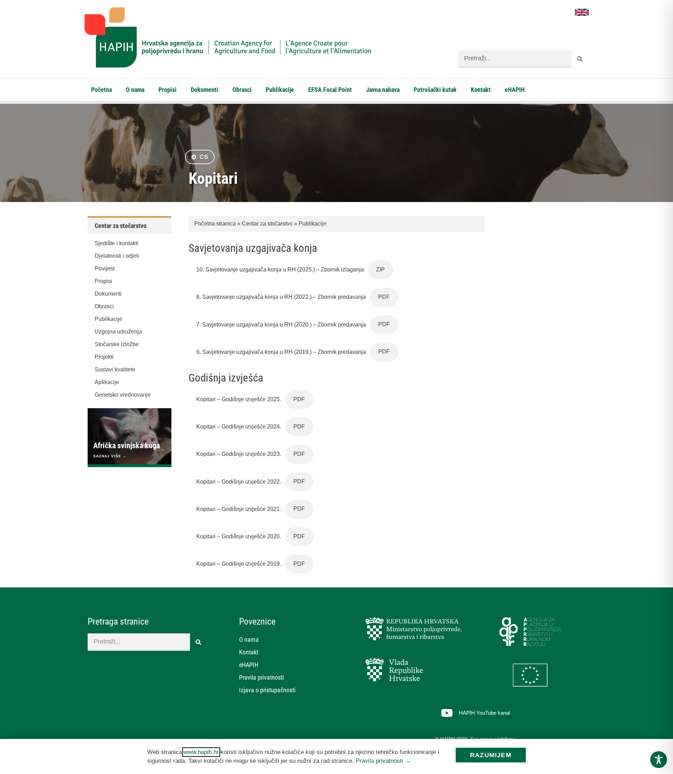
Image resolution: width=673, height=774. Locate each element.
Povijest (105, 268)
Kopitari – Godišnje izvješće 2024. (238, 427)
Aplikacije (107, 382)
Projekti (104, 357)
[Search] (580, 59)
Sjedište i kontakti (116, 243)
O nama (135, 89)
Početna (101, 89)
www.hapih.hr (201, 752)
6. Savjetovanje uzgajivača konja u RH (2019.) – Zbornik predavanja (281, 352)
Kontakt (481, 89)
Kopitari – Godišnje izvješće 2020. (238, 536)
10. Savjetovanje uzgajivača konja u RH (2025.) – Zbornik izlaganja (280, 269)
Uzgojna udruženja (118, 332)
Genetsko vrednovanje (123, 395)
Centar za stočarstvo (267, 224)
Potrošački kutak (435, 89)
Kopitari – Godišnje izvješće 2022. (238, 481)
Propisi (167, 89)
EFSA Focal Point (330, 89)
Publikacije (280, 89)
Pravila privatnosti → (383, 761)
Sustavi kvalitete (115, 369)
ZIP (380, 269)
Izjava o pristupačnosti (267, 690)
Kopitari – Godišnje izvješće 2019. (238, 564)
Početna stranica (215, 224)
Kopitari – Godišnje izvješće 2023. (238, 454)
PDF (384, 297)
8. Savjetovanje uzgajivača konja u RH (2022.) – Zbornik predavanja (281, 297)
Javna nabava (383, 89)
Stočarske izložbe (117, 344)
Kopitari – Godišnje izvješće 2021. (238, 509)
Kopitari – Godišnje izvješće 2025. (238, 399)
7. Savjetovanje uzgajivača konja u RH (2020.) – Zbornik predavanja (281, 324)
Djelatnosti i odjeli (117, 256)
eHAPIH (515, 89)
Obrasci (242, 89)
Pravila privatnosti (261, 677)
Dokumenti (204, 89)
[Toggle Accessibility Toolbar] (659, 760)
